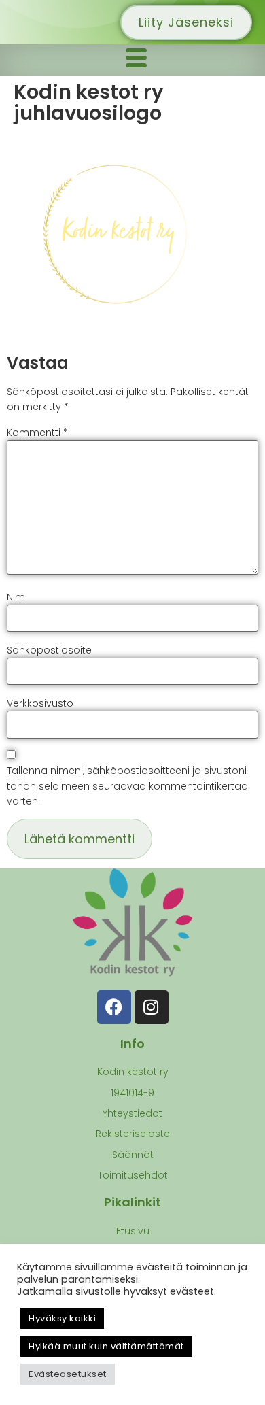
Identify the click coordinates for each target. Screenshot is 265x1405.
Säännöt (133, 1155)
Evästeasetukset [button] (68, 1374)
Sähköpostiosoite (49, 650)
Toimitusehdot (133, 1175)
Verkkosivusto (40, 703)
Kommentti (37, 432)
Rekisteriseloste (133, 1133)
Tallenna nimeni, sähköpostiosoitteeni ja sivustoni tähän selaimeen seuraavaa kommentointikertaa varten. (127, 786)
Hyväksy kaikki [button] (62, 1318)
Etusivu (132, 1231)
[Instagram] (152, 1007)
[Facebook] (114, 1007)
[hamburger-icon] (135, 60)
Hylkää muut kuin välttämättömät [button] (106, 1346)
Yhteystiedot (132, 1113)
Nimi (17, 597)
